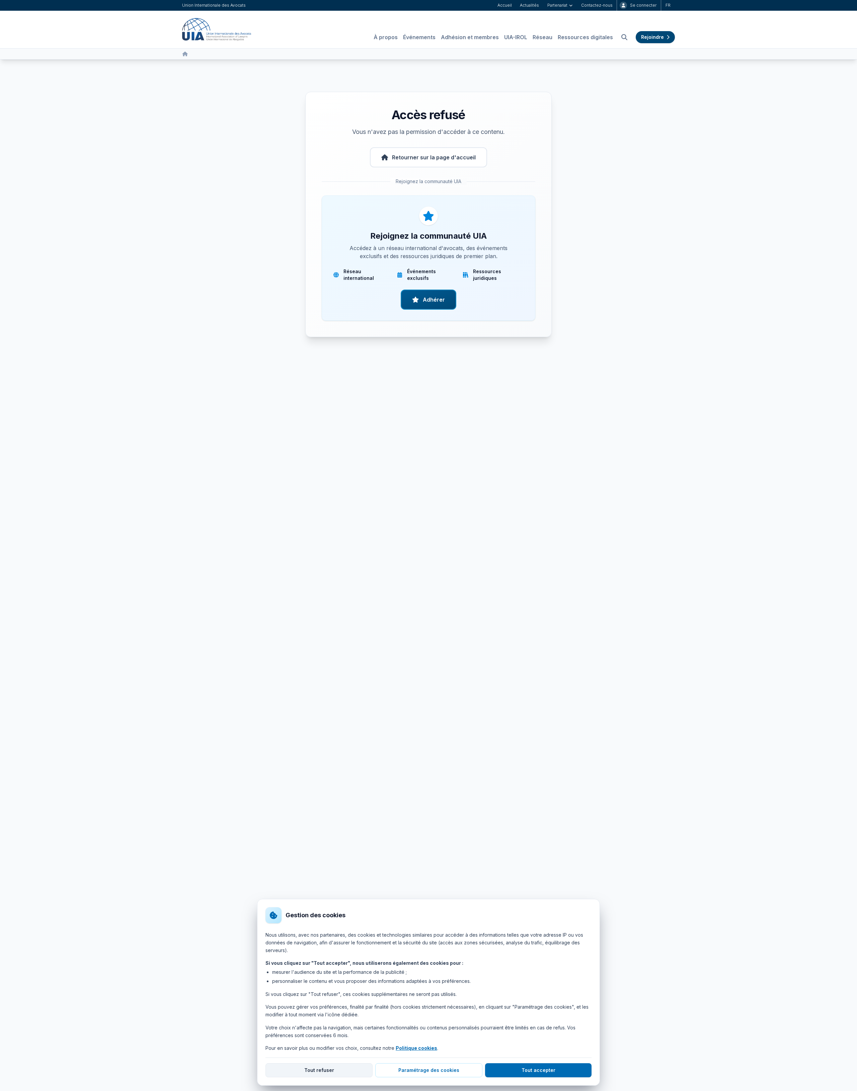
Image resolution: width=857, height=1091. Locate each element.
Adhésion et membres (470, 37)
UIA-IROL (515, 37)
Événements (419, 37)
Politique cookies (416, 1048)
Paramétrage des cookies (428, 1070)
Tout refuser (319, 1070)
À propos (386, 37)
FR (668, 5)
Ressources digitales (585, 37)
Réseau (542, 37)
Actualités (529, 5)
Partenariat (557, 5)
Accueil (504, 5)
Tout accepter (538, 1070)
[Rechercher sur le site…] (624, 37)
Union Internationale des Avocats (214, 5)
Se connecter (643, 5)
